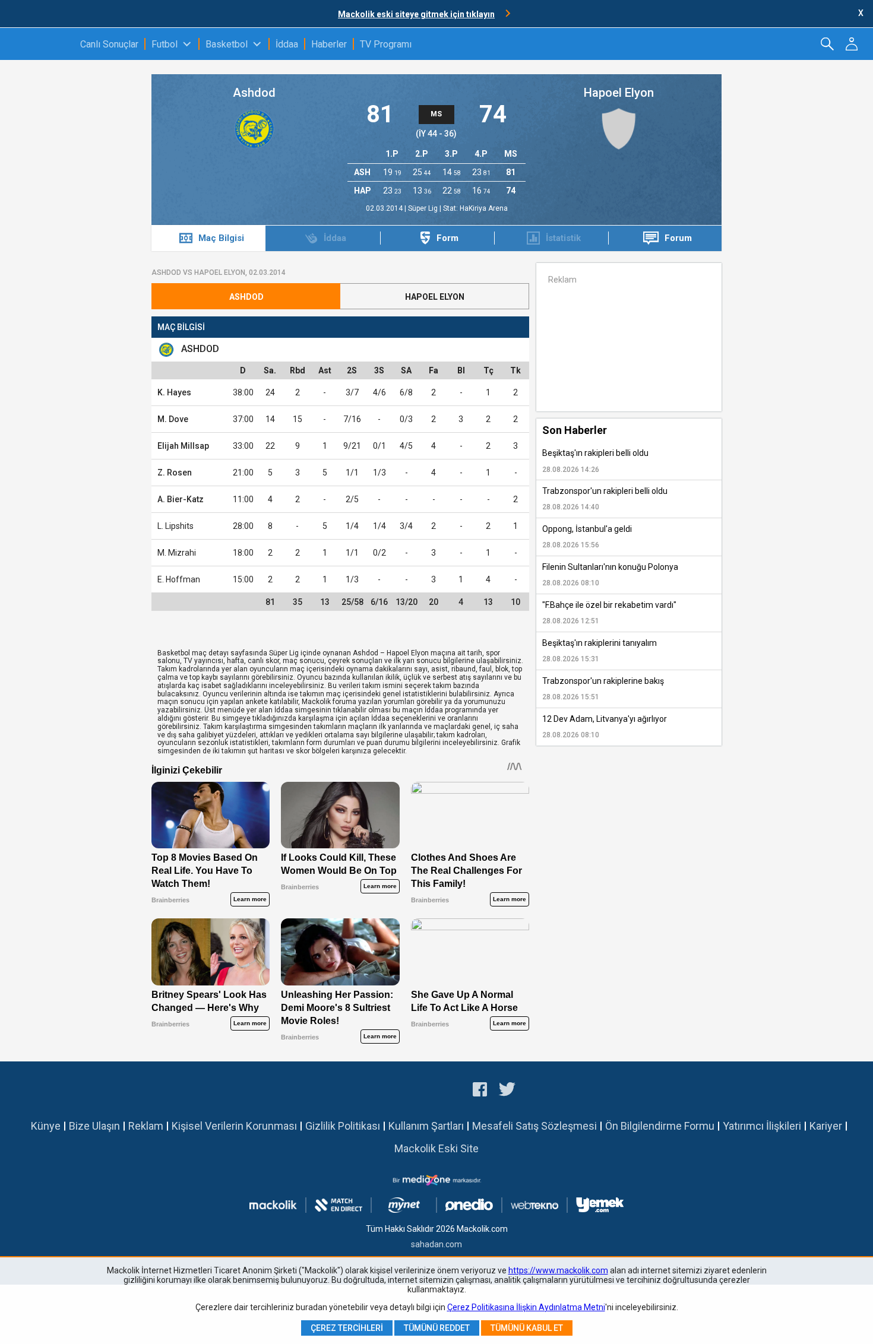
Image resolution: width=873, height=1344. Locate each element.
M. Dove (172, 419)
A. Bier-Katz (180, 499)
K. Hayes (174, 392)
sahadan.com (436, 1244)
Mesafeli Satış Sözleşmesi (534, 1126)
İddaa (287, 44)
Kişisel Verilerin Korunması (234, 1126)
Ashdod (254, 92)
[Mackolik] (40, 44)
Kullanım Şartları (426, 1126)
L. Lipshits (175, 526)
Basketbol (226, 44)
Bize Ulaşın (94, 1126)
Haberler (329, 44)
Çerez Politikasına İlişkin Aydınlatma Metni (526, 1307)
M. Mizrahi (176, 552)
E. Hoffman (178, 579)
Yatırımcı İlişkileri (762, 1126)
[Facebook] (480, 1091)
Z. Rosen (174, 472)
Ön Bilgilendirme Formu (659, 1126)
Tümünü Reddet (437, 1328)
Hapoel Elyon (619, 92)
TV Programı (386, 44)
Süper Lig (423, 208)
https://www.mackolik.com (558, 1270)
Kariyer (825, 1126)
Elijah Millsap (183, 446)
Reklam (145, 1126)
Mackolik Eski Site (436, 1148)
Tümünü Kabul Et (527, 1328)
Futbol (164, 44)
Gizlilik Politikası (342, 1126)
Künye (46, 1126)
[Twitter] (507, 1091)
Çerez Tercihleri (347, 1328)
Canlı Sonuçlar (109, 44)
